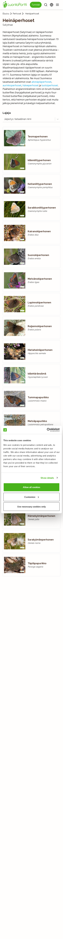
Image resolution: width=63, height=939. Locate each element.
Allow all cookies (31, 487)
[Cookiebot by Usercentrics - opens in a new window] (47, 430)
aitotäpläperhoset (41, 81)
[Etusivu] (15, 4)
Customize (29, 497)
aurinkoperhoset (12, 85)
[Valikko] (57, 5)
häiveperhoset (31, 85)
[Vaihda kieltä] (52, 5)
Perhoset (17, 13)
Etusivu (6, 13)
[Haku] (46, 5)
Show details (47, 477)
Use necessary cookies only (31, 506)
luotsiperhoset (50, 85)
